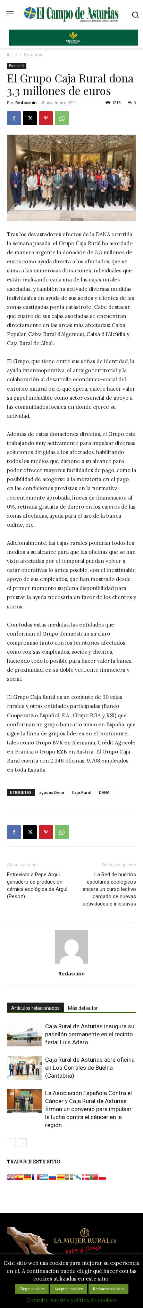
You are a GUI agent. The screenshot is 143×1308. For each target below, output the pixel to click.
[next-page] (22, 1142)
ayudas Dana (51, 792)
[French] (36, 1177)
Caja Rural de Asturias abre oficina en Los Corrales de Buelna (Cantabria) (90, 1067)
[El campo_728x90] (73, 44)
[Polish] (102, 1177)
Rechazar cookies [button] (108, 1288)
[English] (11, 1177)
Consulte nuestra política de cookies (71, 1300)
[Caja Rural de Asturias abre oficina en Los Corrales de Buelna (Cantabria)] (24, 1068)
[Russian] (52, 1177)
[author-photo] (71, 963)
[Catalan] (61, 1177)
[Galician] (77, 1177)
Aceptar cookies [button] (68, 1288)
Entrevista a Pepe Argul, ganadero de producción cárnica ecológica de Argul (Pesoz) (37, 885)
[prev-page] (11, 1142)
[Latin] (44, 1177)
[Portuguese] (94, 1177)
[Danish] (86, 1177)
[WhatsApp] (62, 118)
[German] (27, 1177)
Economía (33, 55)
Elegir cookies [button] (31, 1288)
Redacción (26, 102)
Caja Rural (81, 792)
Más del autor (83, 1008)
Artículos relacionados (35, 1008)
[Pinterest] (46, 118)
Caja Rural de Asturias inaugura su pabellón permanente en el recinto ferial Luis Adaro (89, 1034)
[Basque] (69, 1177)
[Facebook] (14, 118)
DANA (104, 792)
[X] (30, 118)
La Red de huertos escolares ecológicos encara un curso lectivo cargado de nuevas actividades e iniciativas (109, 889)
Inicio (12, 55)
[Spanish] (19, 1177)
